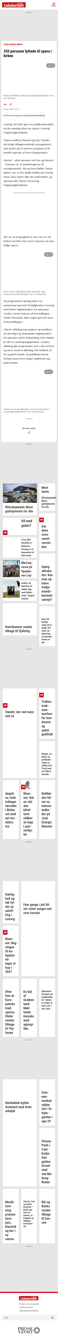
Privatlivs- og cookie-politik (29, 1304)
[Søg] (52, 1317)
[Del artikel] (10, 104)
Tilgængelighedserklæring (28, 1311)
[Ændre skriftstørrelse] (5, 104)
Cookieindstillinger (26, 1307)
